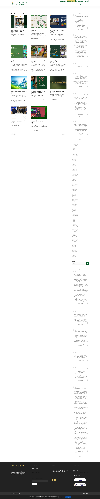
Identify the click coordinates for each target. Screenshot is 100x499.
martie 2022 (74, 210)
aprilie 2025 (74, 165)
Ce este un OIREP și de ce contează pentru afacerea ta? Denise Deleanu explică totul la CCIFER (38, 121)
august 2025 (74, 160)
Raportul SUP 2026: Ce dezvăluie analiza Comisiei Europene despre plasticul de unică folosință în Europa (19, 91)
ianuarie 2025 (74, 169)
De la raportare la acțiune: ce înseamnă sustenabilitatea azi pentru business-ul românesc (57, 30)
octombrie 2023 (75, 186)
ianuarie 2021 (74, 225)
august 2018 (74, 251)
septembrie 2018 (75, 250)
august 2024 (74, 175)
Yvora (86, 1)
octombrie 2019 (75, 239)
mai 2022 (73, 208)
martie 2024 (74, 181)
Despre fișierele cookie (36, 472)
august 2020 (74, 230)
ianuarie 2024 (74, 183)
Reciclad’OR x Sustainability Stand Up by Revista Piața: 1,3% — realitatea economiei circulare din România (19, 60)
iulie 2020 (74, 231)
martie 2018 (74, 256)
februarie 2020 (74, 236)
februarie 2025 (74, 168)
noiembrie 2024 (75, 171)
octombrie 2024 (75, 173)
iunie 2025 (74, 163)
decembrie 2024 (75, 170)
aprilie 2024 (74, 180)
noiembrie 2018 (75, 247)
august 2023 (74, 189)
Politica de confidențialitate (36, 470)
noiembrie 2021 (75, 214)
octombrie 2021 (75, 215)
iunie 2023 (74, 191)
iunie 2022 (74, 206)
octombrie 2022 (75, 201)
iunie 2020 (74, 232)
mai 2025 (73, 164)
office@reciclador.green (57, 472)
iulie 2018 (74, 252)
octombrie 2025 (75, 158)
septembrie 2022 (75, 203)
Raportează (70, 1)
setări (61, 497)
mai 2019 (73, 244)
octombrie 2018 (75, 249)
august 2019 (74, 240)
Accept (68, 497)
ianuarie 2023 (74, 198)
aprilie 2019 (74, 245)
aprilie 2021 (74, 223)
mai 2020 (73, 234)
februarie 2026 (74, 153)
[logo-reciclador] (19, 4)
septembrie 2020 (75, 229)
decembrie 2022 (75, 199)
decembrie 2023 (75, 184)
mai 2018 (73, 255)
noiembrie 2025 (75, 156)
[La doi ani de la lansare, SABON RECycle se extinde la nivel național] (39, 21)
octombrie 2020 (75, 227)
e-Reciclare (79, 1)
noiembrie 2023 (75, 185)
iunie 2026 (74, 148)
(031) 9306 (63, 1)
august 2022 (74, 204)
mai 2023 (73, 193)
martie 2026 (74, 151)
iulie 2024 (74, 176)
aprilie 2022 (74, 209)
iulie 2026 (74, 146)
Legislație (33, 469)
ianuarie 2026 (74, 154)
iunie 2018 (74, 254)
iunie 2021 (74, 220)
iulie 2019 (74, 241)
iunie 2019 (74, 242)
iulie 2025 (74, 161)
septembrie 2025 (75, 159)
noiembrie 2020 (75, 226)
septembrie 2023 (75, 188)
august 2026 (74, 145)
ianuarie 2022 (74, 213)
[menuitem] (62, 1)
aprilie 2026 (74, 150)
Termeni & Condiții (35, 468)
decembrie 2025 (75, 155)
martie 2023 (74, 195)
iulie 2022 (74, 205)
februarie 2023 (74, 196)
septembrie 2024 (75, 174)
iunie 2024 (74, 178)
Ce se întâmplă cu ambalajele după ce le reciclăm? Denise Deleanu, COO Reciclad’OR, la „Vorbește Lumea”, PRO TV (38, 60)
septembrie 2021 (75, 216)
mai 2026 (73, 149)
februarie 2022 (74, 211)
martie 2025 (74, 166)
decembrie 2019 (75, 237)
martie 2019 (74, 246)
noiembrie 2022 (75, 200)
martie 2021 (74, 224)
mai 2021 (73, 221)
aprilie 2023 (74, 194)
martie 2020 (74, 235)
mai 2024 (73, 179)
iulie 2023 (74, 190)
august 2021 (74, 218)
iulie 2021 (74, 219)
